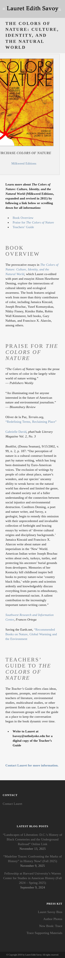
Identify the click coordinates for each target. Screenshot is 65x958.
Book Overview (23, 218)
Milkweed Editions (23, 163)
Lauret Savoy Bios (50, 912)
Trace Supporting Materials (44, 933)
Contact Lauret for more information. (31, 765)
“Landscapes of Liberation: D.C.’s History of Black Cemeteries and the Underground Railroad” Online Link (32, 839)
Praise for (33, 222)
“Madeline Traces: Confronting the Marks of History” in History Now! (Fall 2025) (32, 859)
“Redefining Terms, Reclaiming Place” (31, 421)
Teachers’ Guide (23, 227)
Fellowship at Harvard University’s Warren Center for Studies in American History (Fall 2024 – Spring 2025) (32, 878)
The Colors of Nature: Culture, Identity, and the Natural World (31, 269)
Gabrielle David (15, 431)
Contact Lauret (12, 804)
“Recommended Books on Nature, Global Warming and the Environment (31, 634)
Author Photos (52, 919)
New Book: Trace (50, 926)
